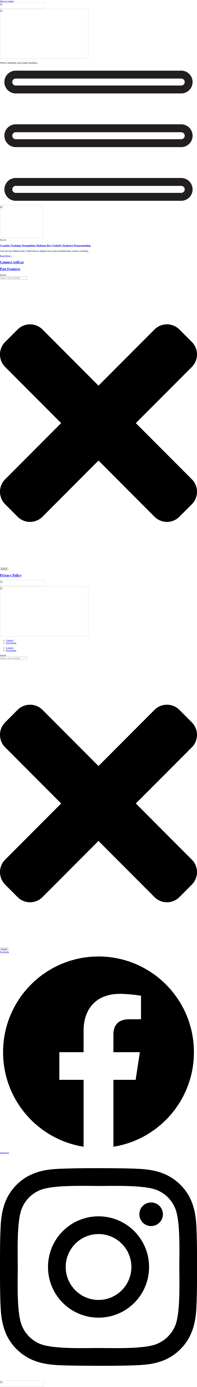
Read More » (6, 256)
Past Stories (11, 643)
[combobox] (13, 277)
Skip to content (7, 1)
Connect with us (12, 262)
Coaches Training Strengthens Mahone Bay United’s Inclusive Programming (45, 245)
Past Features (10, 269)
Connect (9, 640)
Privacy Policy (11, 575)
